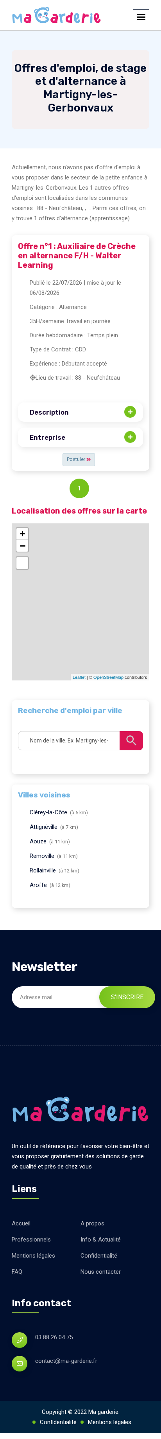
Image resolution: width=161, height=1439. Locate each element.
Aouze (38, 841)
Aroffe (38, 885)
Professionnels (31, 1239)
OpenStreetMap (108, 677)
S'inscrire (127, 997)
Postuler (76, 459)
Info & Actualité (100, 1239)
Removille (42, 855)
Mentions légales (33, 1255)
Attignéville (43, 826)
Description (49, 412)
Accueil (21, 1223)
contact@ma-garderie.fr (66, 1360)
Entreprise (47, 437)
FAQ (17, 1271)
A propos (92, 1223)
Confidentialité (98, 1255)
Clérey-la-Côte (48, 812)
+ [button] (22, 534)
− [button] (22, 545)
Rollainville (42, 870)
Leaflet (79, 677)
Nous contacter (100, 1271)
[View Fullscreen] (22, 563)
